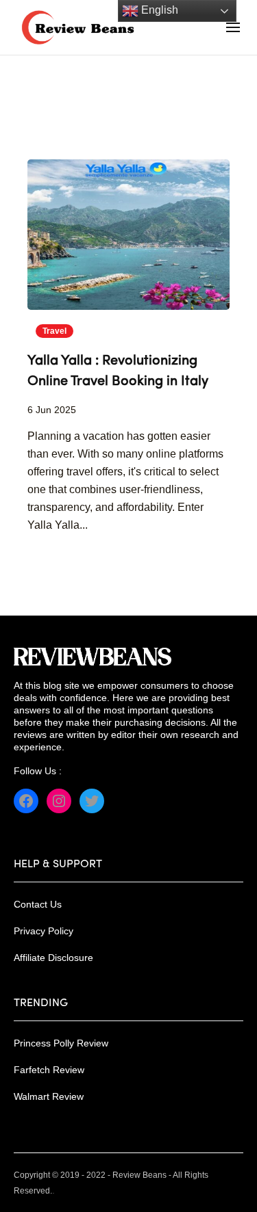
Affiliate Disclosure (53, 957)
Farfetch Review (49, 1069)
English (158, 10)
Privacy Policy (43, 930)
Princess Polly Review (61, 1043)
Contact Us (38, 904)
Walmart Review (49, 1096)
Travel (54, 331)
